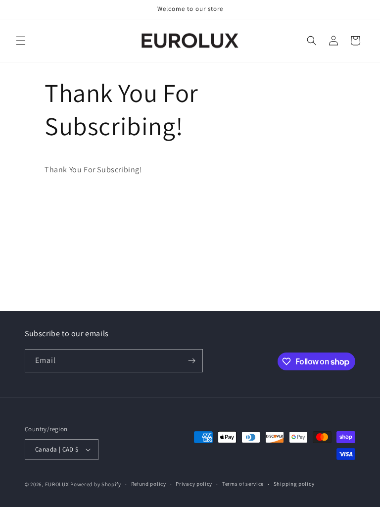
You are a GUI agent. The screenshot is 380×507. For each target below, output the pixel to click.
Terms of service (243, 483)
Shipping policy (294, 483)
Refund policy (148, 483)
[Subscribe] (191, 360)
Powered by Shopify (95, 484)
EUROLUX (57, 484)
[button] (21, 40)
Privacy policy (194, 483)
